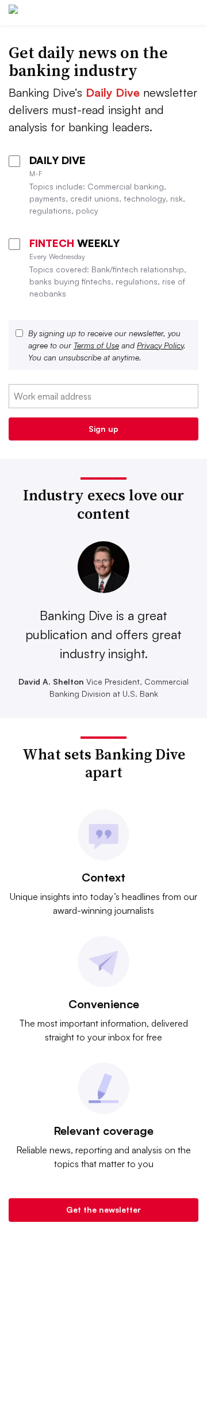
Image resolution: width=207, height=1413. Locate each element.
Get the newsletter (103, 1209)
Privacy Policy (160, 345)
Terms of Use (96, 345)
